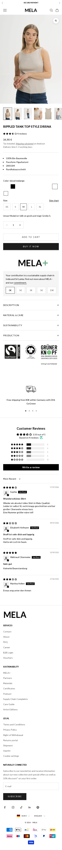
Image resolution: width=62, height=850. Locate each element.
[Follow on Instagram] (13, 807)
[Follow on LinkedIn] (29, 807)
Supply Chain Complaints (15, 699)
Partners (7, 678)
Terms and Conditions (14, 724)
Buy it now (31, 246)
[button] (10, 133)
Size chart (54, 200)
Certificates (9, 688)
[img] (10, 487)
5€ (41, 290)
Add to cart (31, 237)
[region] (31, 394)
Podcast (7, 693)
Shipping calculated (25, 143)
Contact (7, 631)
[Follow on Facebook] (4, 807)
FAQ (5, 642)
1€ (20, 290)
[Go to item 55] (28, 113)
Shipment (8, 745)
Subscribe (15, 796)
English (38, 816)
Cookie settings (11, 756)
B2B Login (8, 652)
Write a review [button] (31, 467)
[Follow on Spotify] (37, 807)
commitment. (20, 282)
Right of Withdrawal (13, 735)
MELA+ (6, 672)
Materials (7, 683)
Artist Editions (10, 709)
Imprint (6, 750)
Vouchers (8, 657)
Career (6, 647)
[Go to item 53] (7, 113)
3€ (31, 290)
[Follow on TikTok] (21, 807)
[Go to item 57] (48, 113)
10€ (52, 290)
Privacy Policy (10, 729)
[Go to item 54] (17, 113)
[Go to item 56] (38, 113)
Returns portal (10, 740)
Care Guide (8, 704)
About (6, 636)
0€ (10, 290)
